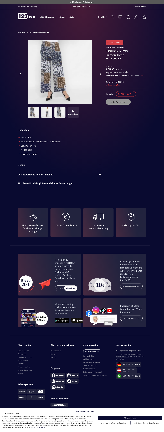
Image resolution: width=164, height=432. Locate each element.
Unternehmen (55, 351)
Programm (22, 354)
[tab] (60, 183)
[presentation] (20, 74)
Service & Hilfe (88, 356)
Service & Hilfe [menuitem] (140, 6)
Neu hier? (102, 17)
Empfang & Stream (25, 357)
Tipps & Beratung (89, 365)
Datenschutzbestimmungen (85, 411)
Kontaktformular (89, 369)
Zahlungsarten (89, 359)
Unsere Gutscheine (25, 370)
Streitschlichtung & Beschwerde (95, 375)
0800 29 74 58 (129, 369)
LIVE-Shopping (47, 16)
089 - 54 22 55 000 (131, 364)
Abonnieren (70, 288)
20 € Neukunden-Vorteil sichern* (82, 2)
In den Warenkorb (118, 102)
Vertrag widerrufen (92, 351)
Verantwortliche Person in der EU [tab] (36, 174)
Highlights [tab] (23, 129)
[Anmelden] (136, 17)
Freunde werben (24, 367)
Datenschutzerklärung (37, 427)
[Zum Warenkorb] (144, 17)
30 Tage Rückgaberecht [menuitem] (81, 6)
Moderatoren (23, 360)
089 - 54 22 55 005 (131, 376)
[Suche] (112, 17)
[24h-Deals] (128, 17)
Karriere (53, 354)
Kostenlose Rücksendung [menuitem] (27, 6)
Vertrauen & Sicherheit (91, 362)
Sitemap (21, 373)
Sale (71, 16)
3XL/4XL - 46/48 (124, 94)
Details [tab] (21, 164)
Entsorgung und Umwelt (92, 372)
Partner (53, 357)
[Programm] (120, 17)
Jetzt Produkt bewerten (115, 47)
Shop (62, 16)
